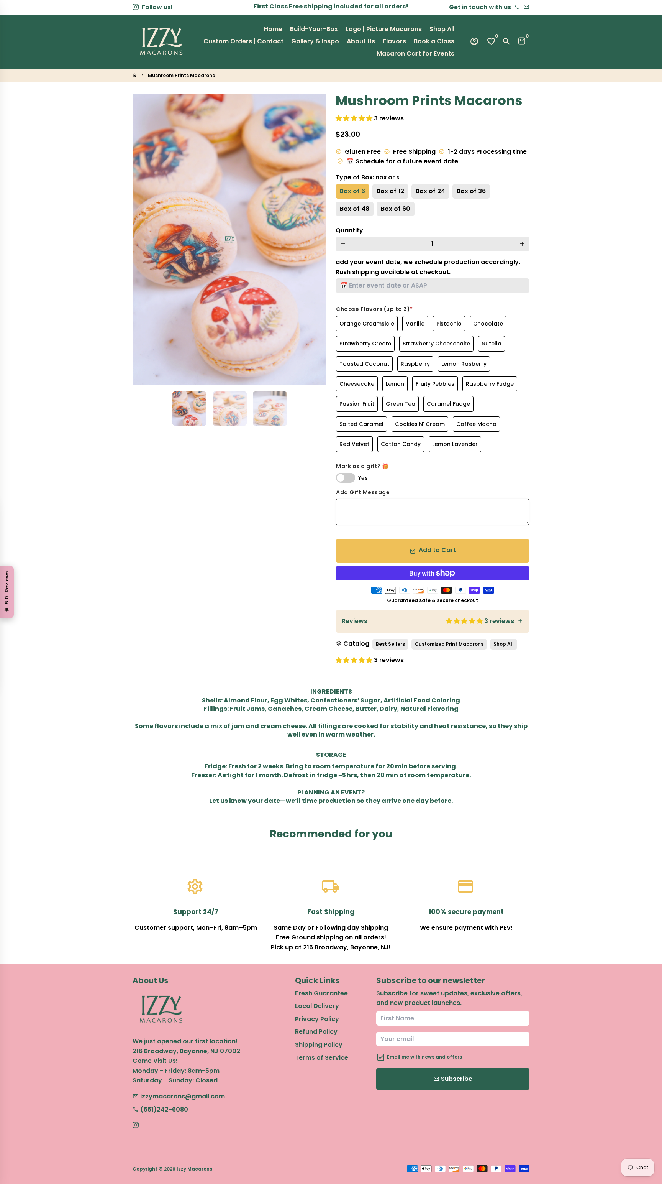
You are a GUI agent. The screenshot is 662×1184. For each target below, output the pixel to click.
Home (273, 29)
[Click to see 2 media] (230, 408)
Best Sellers (390, 644)
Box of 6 (352, 191)
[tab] (432, 621)
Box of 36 (471, 191)
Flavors (394, 41)
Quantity (349, 230)
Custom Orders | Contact (243, 41)
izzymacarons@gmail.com (179, 1096)
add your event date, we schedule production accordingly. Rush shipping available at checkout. (428, 267)
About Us (361, 41)
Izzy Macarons (194, 1169)
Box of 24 (430, 191)
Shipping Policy (318, 1044)
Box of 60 (395, 208)
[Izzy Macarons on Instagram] (136, 7)
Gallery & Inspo (315, 41)
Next (316, 239)
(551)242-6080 (160, 1109)
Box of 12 (390, 191)
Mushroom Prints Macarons (181, 75)
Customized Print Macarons (449, 644)
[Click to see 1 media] (189, 408)
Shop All (441, 29)
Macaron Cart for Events (415, 53)
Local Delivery (317, 1005)
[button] (355, 118)
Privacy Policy (317, 1019)
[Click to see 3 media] (270, 408)
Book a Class (434, 41)
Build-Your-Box (314, 29)
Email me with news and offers (424, 1057)
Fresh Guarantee (321, 993)
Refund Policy (316, 1031)
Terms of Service (321, 1057)
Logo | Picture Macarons (384, 29)
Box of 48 (354, 208)
